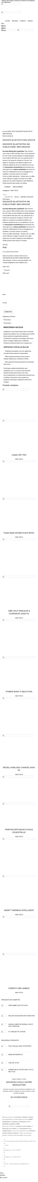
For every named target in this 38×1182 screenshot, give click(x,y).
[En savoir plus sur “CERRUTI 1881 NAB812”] (5, 951)
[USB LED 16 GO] (4, 1064)
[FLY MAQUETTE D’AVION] (4, 1034)
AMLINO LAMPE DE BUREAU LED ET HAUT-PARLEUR (20, 1025)
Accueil (5, 131)
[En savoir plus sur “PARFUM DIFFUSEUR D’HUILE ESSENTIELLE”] (5, 800)
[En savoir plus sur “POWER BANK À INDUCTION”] (5, 654)
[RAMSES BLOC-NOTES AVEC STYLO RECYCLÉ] (4, 1071)
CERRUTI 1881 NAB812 (19, 988)
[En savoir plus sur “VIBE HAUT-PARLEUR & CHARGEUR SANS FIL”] (5, 573)
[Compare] (9, 417)
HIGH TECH (12, 131)
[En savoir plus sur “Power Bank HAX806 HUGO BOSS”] (5, 495)
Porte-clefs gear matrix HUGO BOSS (19, 1046)
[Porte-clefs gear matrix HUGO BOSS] (4, 1048)
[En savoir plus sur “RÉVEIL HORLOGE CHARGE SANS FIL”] (5, 732)
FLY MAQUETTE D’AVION (16, 1031)
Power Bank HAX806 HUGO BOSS (19, 533)
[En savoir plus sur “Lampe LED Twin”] (5, 417)
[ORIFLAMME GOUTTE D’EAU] (4, 1008)
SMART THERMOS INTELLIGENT (19, 910)
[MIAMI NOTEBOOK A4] (4, 1056)
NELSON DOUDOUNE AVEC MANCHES (21, 1016)
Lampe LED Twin (19, 455)
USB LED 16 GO (13, 1063)
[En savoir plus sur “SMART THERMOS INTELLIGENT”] (5, 873)
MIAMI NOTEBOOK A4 (15, 1054)
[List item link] (19, 1153)
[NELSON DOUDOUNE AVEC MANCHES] (4, 1018)
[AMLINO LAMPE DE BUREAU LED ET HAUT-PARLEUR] (4, 1025)
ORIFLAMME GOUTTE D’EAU (18, 1005)
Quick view (14, 417)
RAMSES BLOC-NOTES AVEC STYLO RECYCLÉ (20, 1070)
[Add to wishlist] (19, 417)
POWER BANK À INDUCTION (19, 691)
